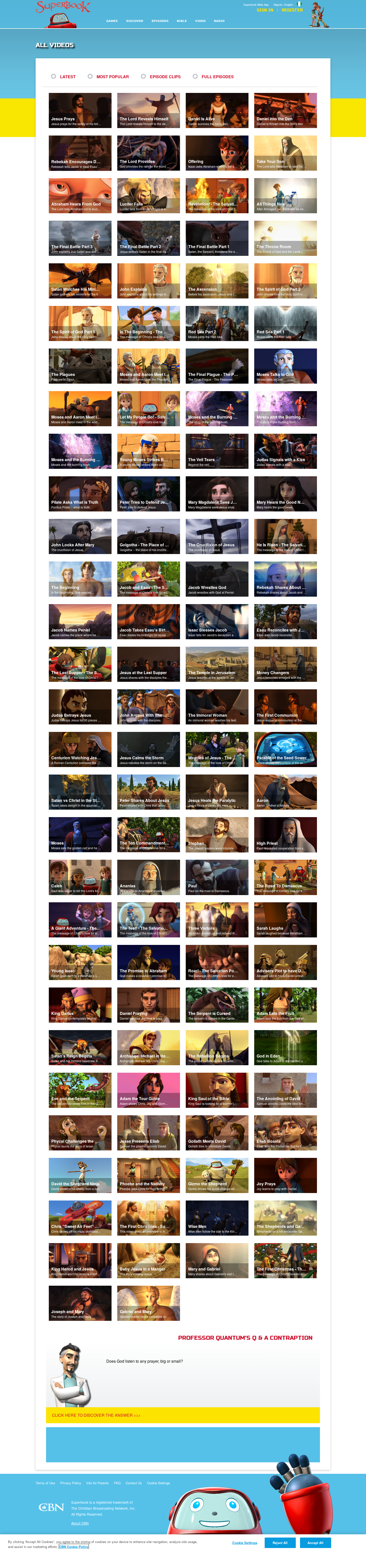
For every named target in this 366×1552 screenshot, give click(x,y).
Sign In (265, 10)
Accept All (315, 1542)
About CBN (80, 1523)
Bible (182, 21)
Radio (219, 21)
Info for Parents (97, 1483)
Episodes (160, 21)
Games (112, 21)
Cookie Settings (158, 1483)
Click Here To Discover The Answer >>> (96, 1415)
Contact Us (134, 1483)
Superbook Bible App (256, 4)
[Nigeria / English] (288, 0)
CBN (52, 1508)
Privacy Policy (70, 1483)
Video (200, 21)
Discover (134, 21)
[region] (183, 1543)
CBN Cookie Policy (73, 1546)
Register (292, 10)
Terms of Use (45, 1483)
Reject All (280, 1542)
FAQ (117, 1483)
